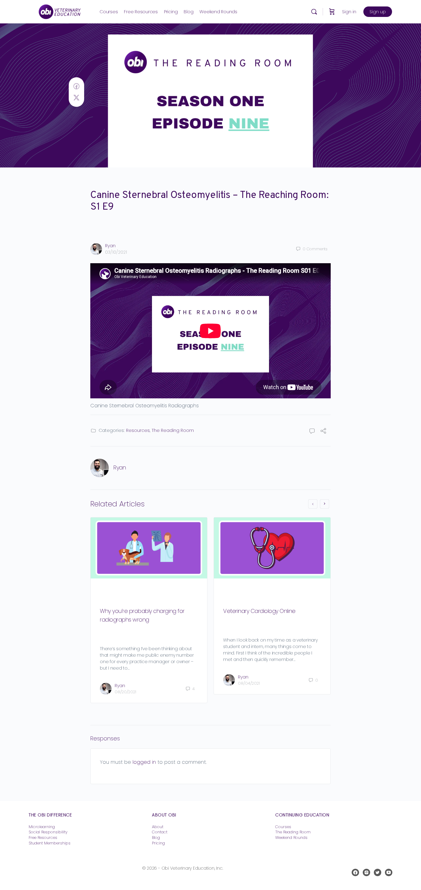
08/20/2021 (125, 692)
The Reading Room (173, 430)
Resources (138, 430)
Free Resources (43, 837)
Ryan (110, 246)
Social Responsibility (48, 832)
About (157, 827)
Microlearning (42, 827)
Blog (156, 837)
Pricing (158, 843)
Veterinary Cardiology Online (259, 611)
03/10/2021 (116, 252)
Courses (283, 827)
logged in (144, 762)
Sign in (349, 12)
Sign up (378, 12)
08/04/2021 (249, 683)
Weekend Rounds (291, 837)
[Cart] (332, 11)
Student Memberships (50, 843)
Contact (159, 832)
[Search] (314, 11)
